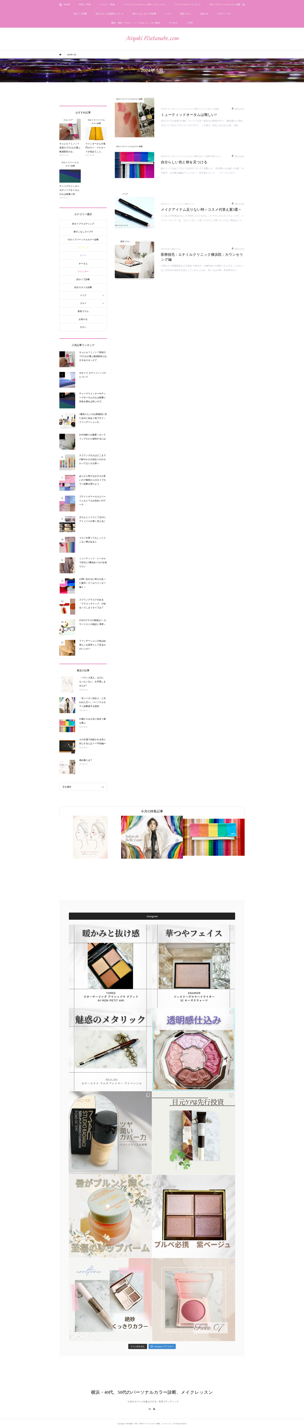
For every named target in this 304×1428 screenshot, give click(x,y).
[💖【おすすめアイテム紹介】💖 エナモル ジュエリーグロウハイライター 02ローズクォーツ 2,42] (193, 966)
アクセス (173, 23)
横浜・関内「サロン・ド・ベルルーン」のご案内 (135, 23)
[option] (125, 837)
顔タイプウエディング (83, 224)
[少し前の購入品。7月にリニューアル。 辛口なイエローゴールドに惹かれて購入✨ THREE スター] (110, 966)
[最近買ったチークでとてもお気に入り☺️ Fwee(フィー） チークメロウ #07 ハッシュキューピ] (193, 1299)
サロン (83, 327)
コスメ (83, 303)
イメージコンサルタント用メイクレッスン (145, 4)
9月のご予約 (85, 4)
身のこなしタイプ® (83, 232)
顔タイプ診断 (80, 14)
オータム (83, 263)
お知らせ (204, 14)
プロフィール (223, 14)
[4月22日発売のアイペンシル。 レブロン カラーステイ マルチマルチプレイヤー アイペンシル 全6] (110, 1049)
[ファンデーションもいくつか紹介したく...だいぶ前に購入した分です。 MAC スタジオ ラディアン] (110, 1132)
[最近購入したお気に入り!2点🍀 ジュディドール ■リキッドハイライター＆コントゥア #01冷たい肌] (110, 1299)
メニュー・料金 (107, 4)
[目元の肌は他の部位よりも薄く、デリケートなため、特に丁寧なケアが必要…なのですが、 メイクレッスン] (193, 1132)
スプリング (83, 247)
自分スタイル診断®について (109, 14)
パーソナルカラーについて (187, 4)
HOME (67, 4)
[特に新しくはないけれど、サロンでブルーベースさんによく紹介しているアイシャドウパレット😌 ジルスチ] (193, 1049)
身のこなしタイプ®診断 (144, 14)
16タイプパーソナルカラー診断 (224, 4)
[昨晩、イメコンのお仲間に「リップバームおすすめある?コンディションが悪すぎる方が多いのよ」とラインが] (110, 1216)
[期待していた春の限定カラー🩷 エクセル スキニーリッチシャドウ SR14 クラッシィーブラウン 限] (193, 1216)
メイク (168, 14)
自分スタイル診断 (83, 287)
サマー (83, 255)
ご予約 (189, 23)
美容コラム (185, 14)
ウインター (83, 271)
